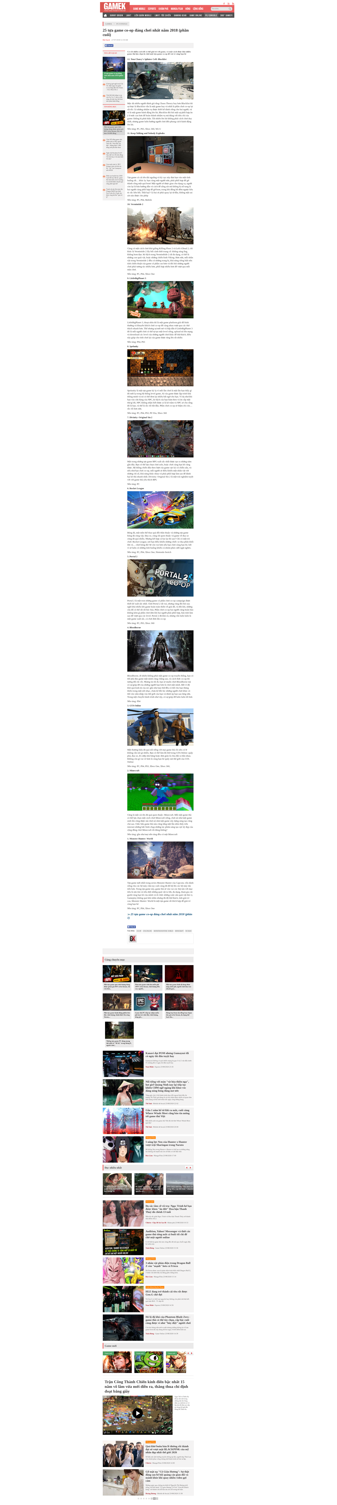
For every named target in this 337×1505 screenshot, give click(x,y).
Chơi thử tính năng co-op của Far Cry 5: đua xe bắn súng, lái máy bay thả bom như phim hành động (114, 98)
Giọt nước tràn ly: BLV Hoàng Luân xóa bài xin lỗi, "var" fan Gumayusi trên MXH (113, 167)
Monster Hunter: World (163, 931)
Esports (157, 1067)
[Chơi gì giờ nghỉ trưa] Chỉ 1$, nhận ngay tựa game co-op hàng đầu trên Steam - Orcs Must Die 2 (114, 87)
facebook (224, 4)
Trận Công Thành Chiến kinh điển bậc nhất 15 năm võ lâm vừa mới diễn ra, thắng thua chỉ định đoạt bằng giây (146, 1386)
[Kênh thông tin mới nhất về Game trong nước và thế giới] (115, 7)
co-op (139, 931)
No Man (188, 931)
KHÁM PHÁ (163, 8)
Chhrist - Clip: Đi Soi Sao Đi (156, 1223)
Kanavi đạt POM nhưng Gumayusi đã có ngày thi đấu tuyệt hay (167, 1055)
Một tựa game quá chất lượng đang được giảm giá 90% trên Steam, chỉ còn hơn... (117, 987)
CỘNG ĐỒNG (198, 8)
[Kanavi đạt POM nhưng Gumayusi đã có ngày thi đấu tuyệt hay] (123, 1064)
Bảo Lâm (149, 1156)
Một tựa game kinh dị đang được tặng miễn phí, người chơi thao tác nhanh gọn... (178, 987)
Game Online (160, 1248)
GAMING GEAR (180, 15)
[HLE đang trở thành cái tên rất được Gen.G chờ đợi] (123, 1299)
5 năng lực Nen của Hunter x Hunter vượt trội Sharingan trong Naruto (166, 1143)
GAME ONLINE (196, 15)
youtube (228, 4)
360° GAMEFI (226, 15)
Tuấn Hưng (150, 1248)
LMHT (128, 15)
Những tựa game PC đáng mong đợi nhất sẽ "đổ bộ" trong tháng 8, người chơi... (118, 1043)
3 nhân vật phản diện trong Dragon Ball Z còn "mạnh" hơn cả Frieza (168, 1264)
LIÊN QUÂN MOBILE (143, 15)
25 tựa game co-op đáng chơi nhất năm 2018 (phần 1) (113, 75)
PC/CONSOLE (211, 15)
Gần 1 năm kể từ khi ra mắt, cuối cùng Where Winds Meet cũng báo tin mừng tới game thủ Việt (168, 1113)
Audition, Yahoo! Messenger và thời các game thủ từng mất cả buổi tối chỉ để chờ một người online (168, 1234)
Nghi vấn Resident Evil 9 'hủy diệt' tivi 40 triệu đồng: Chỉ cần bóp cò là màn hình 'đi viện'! (114, 156)
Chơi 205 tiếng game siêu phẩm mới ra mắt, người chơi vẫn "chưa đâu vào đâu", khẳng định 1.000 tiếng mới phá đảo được (114, 143)
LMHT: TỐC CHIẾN (163, 15)
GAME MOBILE (139, 8)
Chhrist (148, 1463)
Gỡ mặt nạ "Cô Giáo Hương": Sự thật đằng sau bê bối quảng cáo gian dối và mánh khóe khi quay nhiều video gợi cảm (167, 1476)
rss (233, 4)
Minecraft (179, 931)
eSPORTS (152, 8)
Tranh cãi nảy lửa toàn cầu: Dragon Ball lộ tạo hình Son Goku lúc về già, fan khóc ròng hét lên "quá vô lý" (114, 193)
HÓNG (187, 8)
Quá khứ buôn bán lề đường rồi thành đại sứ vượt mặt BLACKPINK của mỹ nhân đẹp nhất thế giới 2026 (167, 1449)
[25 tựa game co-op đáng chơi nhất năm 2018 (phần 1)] (114, 64)
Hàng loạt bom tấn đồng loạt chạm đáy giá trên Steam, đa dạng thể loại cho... (179, 1015)
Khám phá (171, 1223)
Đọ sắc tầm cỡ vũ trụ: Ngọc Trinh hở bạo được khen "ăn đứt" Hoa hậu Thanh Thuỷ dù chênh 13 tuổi (169, 1208)
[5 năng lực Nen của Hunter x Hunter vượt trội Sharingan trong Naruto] (123, 1149)
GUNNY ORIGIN (116, 15)
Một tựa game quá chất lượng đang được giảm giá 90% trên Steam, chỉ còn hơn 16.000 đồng (113, 130)
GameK (108, 24)
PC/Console (121, 24)
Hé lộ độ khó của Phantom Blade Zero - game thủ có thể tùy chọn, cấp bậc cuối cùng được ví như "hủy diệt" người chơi (168, 1319)
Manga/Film (158, 1156)
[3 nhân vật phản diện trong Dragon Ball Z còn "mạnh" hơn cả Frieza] (123, 1270)
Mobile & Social (159, 1103)
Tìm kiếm (230, 9)
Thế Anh (149, 1103)
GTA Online (147, 931)
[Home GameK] (105, 15)
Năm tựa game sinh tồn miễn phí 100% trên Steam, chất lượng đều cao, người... (147, 987)
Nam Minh (149, 1067)
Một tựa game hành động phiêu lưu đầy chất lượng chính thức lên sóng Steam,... (117, 1015)
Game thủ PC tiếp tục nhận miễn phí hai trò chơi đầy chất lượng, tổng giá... (147, 1015)
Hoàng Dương (151, 1493)
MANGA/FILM (177, 8)
